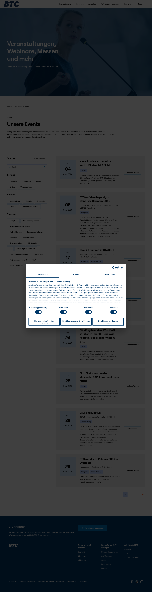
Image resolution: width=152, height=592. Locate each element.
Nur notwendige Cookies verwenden (44, 322)
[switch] (63, 312)
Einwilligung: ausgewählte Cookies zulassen (76, 322)
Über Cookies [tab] (109, 275)
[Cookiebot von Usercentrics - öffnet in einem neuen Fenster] (114, 268)
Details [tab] (76, 275)
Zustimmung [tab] (43, 275)
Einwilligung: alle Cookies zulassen (108, 322)
